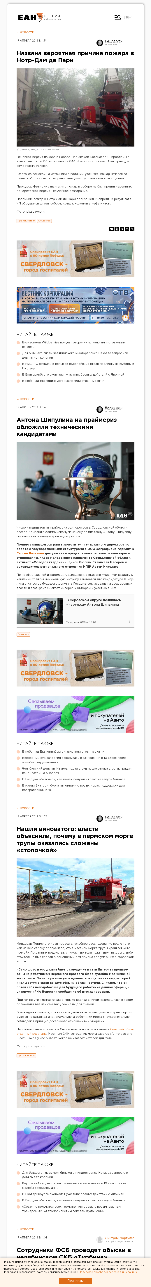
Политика (23, 634)
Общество (44, 221)
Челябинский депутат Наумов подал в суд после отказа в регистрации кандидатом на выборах (76, 771)
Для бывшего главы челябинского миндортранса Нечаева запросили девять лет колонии (75, 355)
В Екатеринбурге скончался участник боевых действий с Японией (73, 374)
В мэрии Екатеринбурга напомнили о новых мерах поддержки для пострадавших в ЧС (73, 788)
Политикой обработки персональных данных (108, 1272)
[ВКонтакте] (111, 229)
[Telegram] (122, 229)
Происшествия (26, 221)
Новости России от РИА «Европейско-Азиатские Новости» (30, 17)
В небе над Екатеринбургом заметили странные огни (63, 381)
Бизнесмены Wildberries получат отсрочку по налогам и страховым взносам (73, 344)
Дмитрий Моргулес (119, 1238)
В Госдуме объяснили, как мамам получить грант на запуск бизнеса (73, 779)
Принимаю (75, 1280)
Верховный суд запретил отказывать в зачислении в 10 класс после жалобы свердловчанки (74, 760)
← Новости (25, 33)
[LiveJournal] (132, 229)
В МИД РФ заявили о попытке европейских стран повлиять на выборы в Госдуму (78, 366)
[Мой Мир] (127, 229)
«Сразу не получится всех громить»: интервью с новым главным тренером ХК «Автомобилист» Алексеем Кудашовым (71, 1209)
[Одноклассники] (117, 229)
